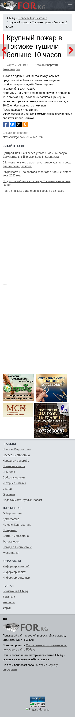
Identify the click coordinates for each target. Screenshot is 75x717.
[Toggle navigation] (70, 5)
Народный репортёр (16, 460)
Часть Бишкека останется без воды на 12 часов (33, 190)
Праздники (10, 530)
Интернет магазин (14, 483)
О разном (9, 494)
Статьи (7, 488)
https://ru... (53, 64)
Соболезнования (14, 477)
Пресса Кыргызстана (16, 455)
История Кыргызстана (17, 524)
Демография (11, 519)
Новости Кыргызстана (32, 18)
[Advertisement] (37, 234)
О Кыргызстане (12, 513)
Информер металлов (16, 577)
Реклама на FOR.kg (15, 591)
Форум (7, 608)
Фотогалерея (11, 541)
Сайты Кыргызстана (16, 535)
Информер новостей (16, 566)
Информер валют (14, 572)
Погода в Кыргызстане (17, 547)
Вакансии (9, 596)
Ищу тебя (9, 471)
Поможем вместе (14, 466)
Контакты (9, 602)
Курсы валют (11, 552)
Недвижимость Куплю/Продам (22, 499)
